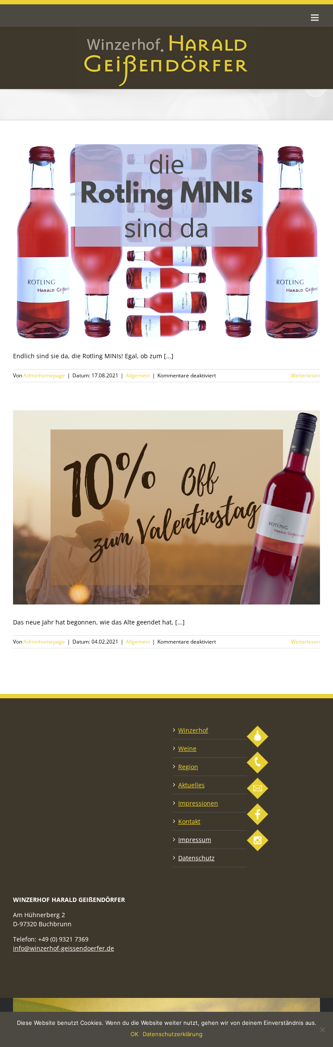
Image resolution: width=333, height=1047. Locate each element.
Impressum (194, 840)
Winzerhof (193, 730)
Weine (187, 748)
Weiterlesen (305, 375)
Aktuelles (191, 785)
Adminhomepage (44, 375)
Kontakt (189, 821)
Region (188, 767)
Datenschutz (196, 858)
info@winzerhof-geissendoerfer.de (63, 948)
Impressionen (198, 803)
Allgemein (138, 375)
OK (134, 1033)
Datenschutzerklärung (172, 1033)
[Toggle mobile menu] (315, 17)
